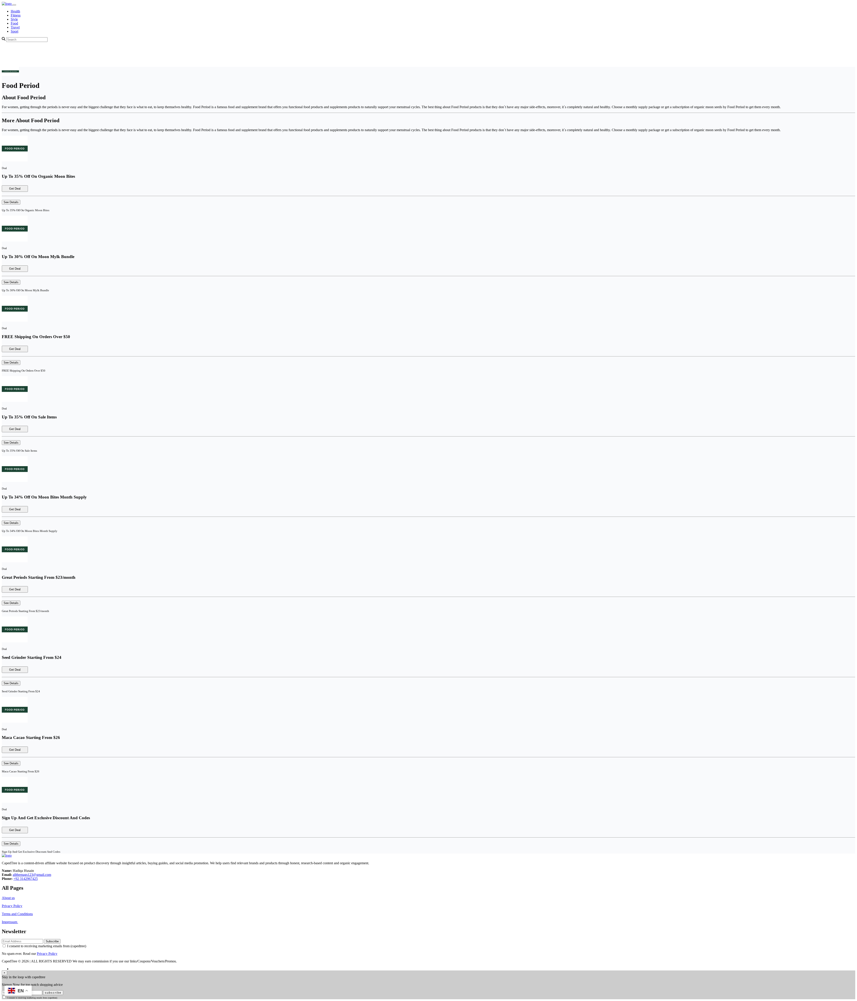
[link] (7, 4)
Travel (15, 27)
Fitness (16, 15)
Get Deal (15, 188)
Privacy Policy (12, 906)
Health (15, 11)
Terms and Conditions (17, 914)
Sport (14, 31)
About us (8, 898)
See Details (11, 202)
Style (14, 19)
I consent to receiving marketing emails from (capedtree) (46, 946)
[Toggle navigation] (14, 5)
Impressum (10, 922)
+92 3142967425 (25, 879)
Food (14, 23)
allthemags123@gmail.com (32, 875)
